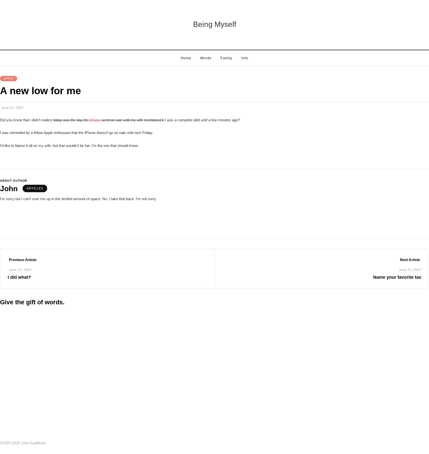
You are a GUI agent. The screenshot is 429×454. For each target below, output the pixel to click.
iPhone (95, 120)
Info (244, 58)
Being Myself (214, 24)
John (9, 188)
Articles (35, 188)
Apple (8, 78)
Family (226, 58)
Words (206, 58)
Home (186, 58)
